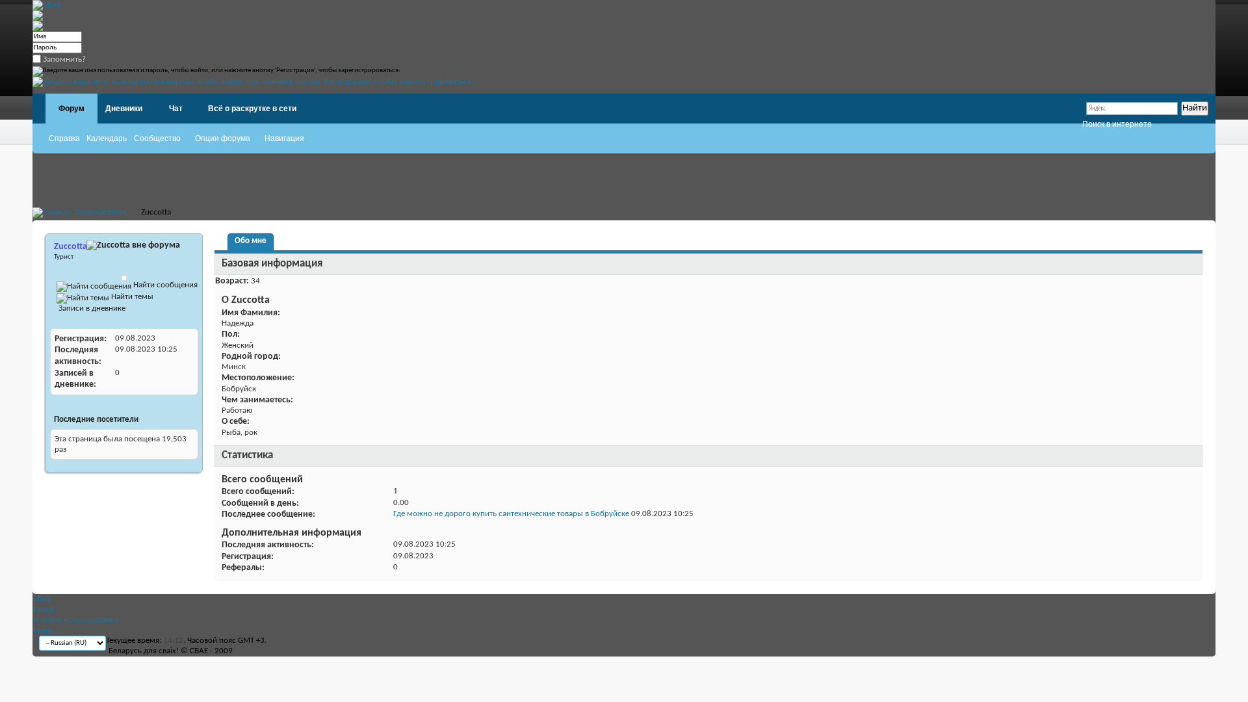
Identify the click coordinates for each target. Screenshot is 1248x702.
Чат (176, 108)
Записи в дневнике (91, 308)
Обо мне (250, 241)
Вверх (42, 630)
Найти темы (131, 296)
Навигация (284, 138)
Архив (43, 609)
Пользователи (101, 212)
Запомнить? (63, 59)
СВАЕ (41, 599)
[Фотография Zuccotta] (124, 278)
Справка (64, 138)
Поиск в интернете (1117, 124)
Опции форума (222, 138)
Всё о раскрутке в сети (252, 108)
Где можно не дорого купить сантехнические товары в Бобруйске (511, 514)
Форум (71, 108)
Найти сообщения (164, 285)
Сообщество (157, 138)
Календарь (106, 138)
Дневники (123, 108)
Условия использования (75, 620)
